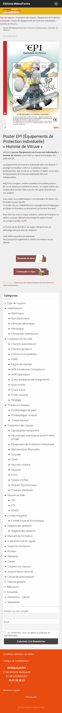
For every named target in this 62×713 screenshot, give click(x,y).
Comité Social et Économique (27, 520)
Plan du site (31, 696)
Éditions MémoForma (16, 3)
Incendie (16, 454)
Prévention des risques (23, 283)
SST (13, 500)
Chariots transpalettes (24, 354)
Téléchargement (16, 581)
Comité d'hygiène (17, 515)
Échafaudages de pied (23, 410)
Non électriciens (20, 318)
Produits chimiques (22, 490)
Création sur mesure (19, 566)
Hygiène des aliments (20, 525)
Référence (12, 587)
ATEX (14, 474)
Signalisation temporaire (25, 430)
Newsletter (14, 602)
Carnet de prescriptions (21, 576)
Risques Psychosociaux (24, 485)
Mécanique (17, 328)
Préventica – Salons (18, 597)
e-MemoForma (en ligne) (21, 541)
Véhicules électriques (23, 323)
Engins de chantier (21, 364)
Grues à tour (18, 389)
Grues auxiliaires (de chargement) (30, 379)
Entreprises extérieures (24, 333)
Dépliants (13, 556)
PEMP (14, 359)
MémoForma (23, 217)
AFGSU (15, 510)
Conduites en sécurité (20, 338)
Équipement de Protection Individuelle (32, 444)
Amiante (16, 469)
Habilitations (15, 308)
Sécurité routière (20, 464)
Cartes (11, 561)
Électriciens (17, 313)
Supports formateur (19, 546)
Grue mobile (18, 384)
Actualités (12, 592)
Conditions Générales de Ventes (18, 654)
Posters (15, 285)
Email (6, 621)
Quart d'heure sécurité (20, 571)
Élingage (16, 400)
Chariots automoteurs (23, 344)
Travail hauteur (20, 420)
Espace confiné (19, 480)
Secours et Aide (16, 495)
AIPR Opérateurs (20, 374)
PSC (13, 505)
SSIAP (14, 459)
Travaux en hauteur (19, 405)
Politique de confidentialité (16, 660)
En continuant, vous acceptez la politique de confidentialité (27, 634)
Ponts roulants (19, 394)
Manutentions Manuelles (25, 449)
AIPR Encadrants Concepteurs (28, 369)
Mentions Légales (11, 690)
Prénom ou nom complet (16, 611)
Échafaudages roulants (24, 415)
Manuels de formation (20, 536)
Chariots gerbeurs (21, 349)
